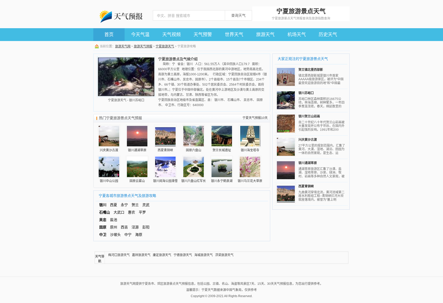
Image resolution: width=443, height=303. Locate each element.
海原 (138, 235)
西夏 (113, 205)
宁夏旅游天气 (165, 46)
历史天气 (328, 34)
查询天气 (238, 15)
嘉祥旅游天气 (141, 255)
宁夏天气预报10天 (255, 118)
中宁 (128, 235)
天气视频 (171, 34)
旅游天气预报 (143, 46)
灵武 (145, 205)
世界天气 (234, 34)
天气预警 (203, 34)
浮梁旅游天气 (224, 255)
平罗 (142, 212)
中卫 (102, 235)
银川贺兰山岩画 (309, 116)
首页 (109, 34)
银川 (102, 205)
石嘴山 (104, 212)
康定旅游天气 (162, 255)
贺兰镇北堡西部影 (310, 70)
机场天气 (296, 34)
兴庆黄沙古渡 (307, 140)
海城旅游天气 (203, 255)
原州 (113, 227)
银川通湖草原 (307, 163)
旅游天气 (265, 34)
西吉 (124, 227)
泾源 (135, 227)
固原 (102, 227)
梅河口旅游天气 (119, 255)
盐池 (113, 220)
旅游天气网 (122, 46)
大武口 (119, 212)
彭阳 (145, 227)
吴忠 (102, 220)
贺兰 (135, 205)
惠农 (131, 212)
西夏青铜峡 (306, 186)
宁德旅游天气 (183, 255)
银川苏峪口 (306, 93)
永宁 (124, 205)
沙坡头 (115, 235)
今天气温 (140, 34)
